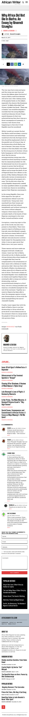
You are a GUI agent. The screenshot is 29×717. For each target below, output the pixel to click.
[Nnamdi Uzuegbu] (3, 34)
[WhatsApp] (15, 64)
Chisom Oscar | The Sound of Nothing (14, 596)
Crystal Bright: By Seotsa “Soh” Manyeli (12, 668)
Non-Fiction (5, 694)
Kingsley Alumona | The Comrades (13, 687)
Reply (8, 435)
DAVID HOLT (10, 327)
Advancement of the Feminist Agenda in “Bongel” (12, 376)
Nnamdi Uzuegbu (15, 34)
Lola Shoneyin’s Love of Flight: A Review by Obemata (13, 393)
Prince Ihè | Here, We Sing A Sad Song (14, 692)
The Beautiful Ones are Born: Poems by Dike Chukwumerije (14, 675)
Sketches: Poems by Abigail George (13, 600)
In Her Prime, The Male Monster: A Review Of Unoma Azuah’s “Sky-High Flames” (14, 402)
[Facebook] (12, 64)
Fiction (4, 664)
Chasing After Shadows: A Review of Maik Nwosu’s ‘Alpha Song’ (14, 384)
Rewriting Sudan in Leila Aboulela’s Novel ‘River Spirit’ (13, 698)
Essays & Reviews (7, 372)
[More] (23, 64)
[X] (8, 64)
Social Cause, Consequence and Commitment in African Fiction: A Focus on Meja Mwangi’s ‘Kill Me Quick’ (13, 413)
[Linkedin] (19, 64)
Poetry (4, 679)
